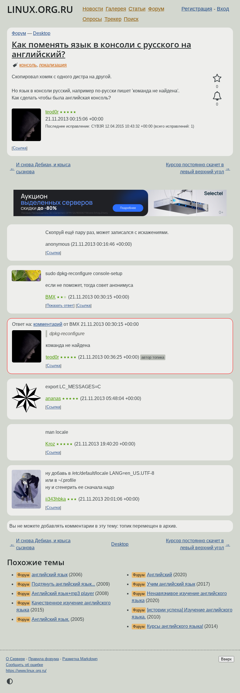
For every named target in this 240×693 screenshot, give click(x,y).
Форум (156, 9)
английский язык (50, 574)
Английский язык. (50, 619)
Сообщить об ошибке (24, 664)
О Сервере (15, 659)
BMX (50, 296)
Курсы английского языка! (175, 626)
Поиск (131, 19)
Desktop (41, 33)
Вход (223, 9)
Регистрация (196, 9)
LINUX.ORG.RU (40, 9)
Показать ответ (60, 306)
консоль (28, 64)
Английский (159, 574)
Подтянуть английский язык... (63, 584)
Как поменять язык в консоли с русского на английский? (101, 49)
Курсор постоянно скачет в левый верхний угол (195, 168)
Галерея (116, 9)
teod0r (52, 111)
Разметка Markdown (79, 659)
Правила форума (43, 659)
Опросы (92, 19)
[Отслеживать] (217, 96)
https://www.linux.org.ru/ (26, 670)
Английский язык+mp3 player (63, 593)
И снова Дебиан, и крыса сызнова (43, 168)
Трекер (112, 19)
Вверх (226, 659)
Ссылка (19, 148)
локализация (53, 64)
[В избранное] (217, 78)
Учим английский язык (171, 584)
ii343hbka (55, 499)
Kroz (50, 443)
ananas (53, 398)
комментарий (47, 324)
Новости (93, 9)
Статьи (136, 9)
